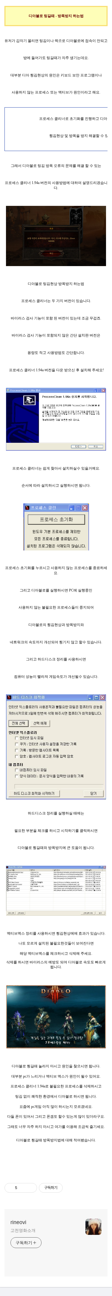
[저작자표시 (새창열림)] (65, 1187)
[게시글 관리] (30, 1187)
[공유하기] (23, 1187)
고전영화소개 (22, 1230)
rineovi (18, 1222)
